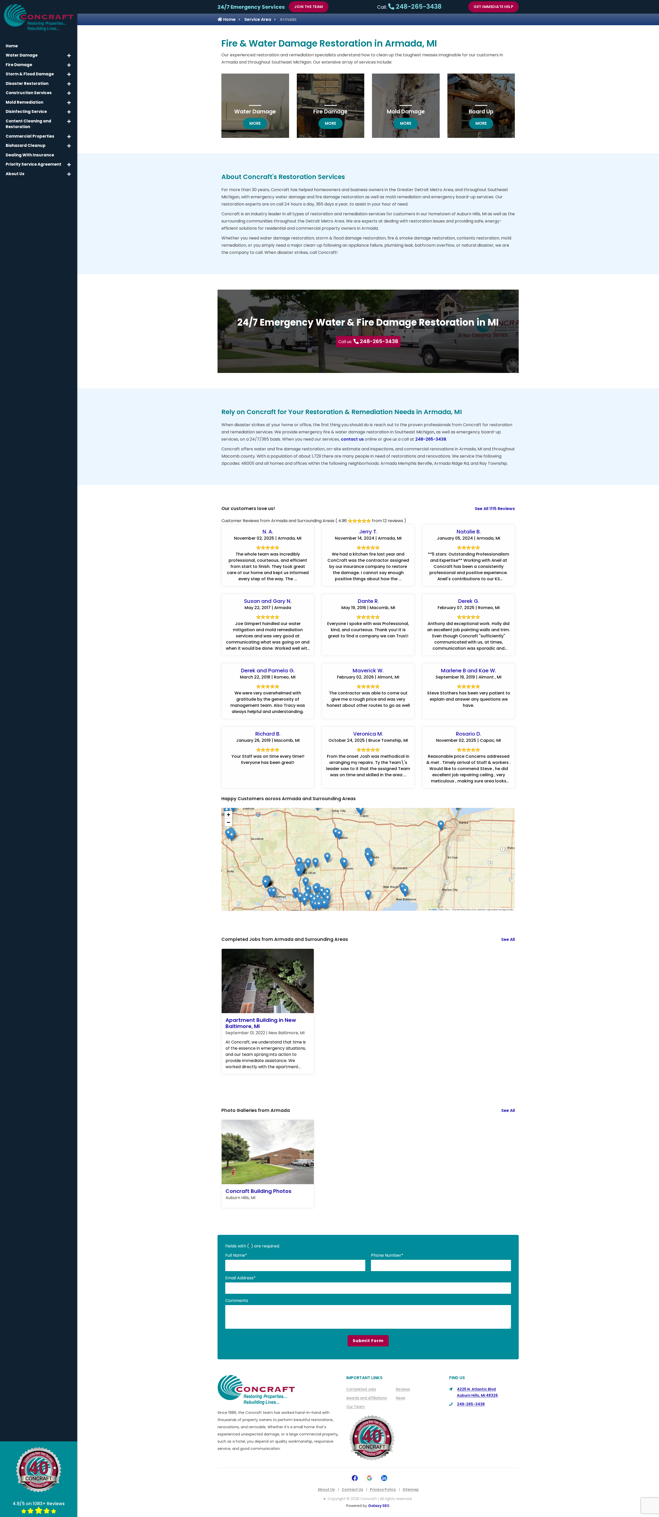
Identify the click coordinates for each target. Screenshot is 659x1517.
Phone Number (387, 1255)
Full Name (236, 1255)
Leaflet (433, 909)
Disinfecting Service (26, 111)
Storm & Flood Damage (30, 74)
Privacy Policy (383, 1489)
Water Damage (255, 111)
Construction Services (29, 92)
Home (229, 19)
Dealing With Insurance (30, 155)
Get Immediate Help (493, 6)
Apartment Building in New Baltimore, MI (261, 1023)
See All (508, 939)
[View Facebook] (355, 1477)
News (400, 1397)
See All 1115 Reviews (495, 509)
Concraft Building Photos (258, 1191)
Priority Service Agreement (33, 164)
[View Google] (370, 1477)
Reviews (403, 1389)
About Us (326, 1489)
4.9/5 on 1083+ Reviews (39, 1504)
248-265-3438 (417, 6)
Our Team (355, 1406)
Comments (236, 1301)
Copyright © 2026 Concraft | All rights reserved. (370, 1498)
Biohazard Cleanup (26, 145)
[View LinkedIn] (384, 1477)
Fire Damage (330, 111)
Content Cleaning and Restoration (28, 124)
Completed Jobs (361, 1389)
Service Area (257, 19)
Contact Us (352, 1489)
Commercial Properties (30, 136)
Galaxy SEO (378, 1505)
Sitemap (411, 1489)
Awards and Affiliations (366, 1397)
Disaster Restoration (27, 83)
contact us (352, 439)
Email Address (240, 1278)
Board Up (481, 111)
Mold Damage (406, 111)
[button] (441, 825)
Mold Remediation (24, 102)
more (258, 123)
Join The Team (308, 6)
